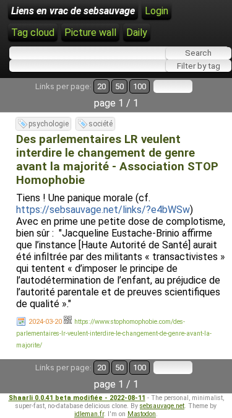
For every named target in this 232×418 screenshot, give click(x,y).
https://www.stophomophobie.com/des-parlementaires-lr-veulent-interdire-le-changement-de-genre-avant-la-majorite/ (114, 333)
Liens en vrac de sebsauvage (73, 11)
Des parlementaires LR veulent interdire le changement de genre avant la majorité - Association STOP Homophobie (117, 160)
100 (139, 86)
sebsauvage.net (162, 406)
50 (119, 86)
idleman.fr (89, 414)
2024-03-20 (45, 322)
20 (101, 86)
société (100, 124)
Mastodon (141, 414)
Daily (136, 32)
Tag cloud (32, 32)
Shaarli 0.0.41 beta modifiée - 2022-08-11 (77, 398)
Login (156, 11)
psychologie (48, 124)
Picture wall (90, 32)
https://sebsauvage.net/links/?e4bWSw (103, 210)
